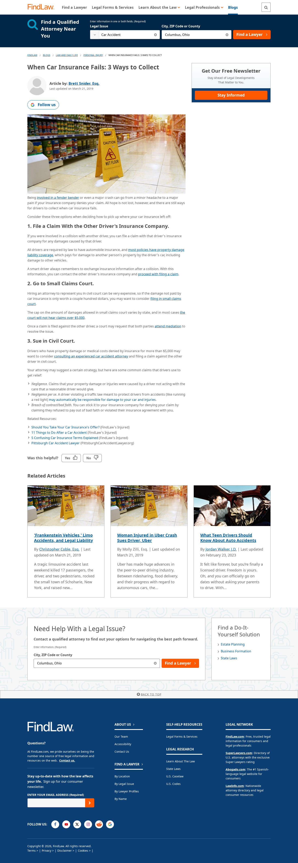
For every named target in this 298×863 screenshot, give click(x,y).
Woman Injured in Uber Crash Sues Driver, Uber (147, 537)
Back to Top (151, 694)
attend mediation (168, 326)
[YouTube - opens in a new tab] (66, 824)
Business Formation (236, 651)
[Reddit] (99, 824)
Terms (31, 850)
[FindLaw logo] (42, 7)
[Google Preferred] (110, 824)
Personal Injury (93, 55)
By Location (122, 776)
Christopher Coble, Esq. (59, 549)
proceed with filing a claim (158, 274)
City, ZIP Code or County (181, 26)
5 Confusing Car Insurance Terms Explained (64, 438)
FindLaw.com (235, 736)
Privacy (46, 850)
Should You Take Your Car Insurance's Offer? (65, 427)
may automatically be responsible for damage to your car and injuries (102, 399)
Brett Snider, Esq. (84, 83)
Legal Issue (99, 26)
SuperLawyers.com (239, 753)
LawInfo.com (235, 786)
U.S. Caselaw (174, 776)
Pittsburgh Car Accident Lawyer (55, 443)
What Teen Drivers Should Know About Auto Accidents (228, 537)
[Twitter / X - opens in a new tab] (77, 824)
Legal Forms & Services (181, 736)
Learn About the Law (180, 761)
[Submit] (89, 802)
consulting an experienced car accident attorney (91, 356)
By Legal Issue (124, 784)
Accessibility (123, 744)
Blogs (46, 55)
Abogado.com (235, 769)
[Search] (266, 7)
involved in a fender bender (58, 197)
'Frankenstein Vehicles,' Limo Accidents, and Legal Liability (63, 537)
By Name (121, 799)
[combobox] (125, 34)
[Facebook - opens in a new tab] (55, 824)
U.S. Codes (173, 784)
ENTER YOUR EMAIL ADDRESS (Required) (55, 795)
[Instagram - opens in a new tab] (88, 824)
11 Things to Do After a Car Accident (59, 432)
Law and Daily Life (67, 55)
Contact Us (122, 751)
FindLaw (32, 55)
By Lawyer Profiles (127, 791)
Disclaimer (64, 850)
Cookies (83, 850)
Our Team (121, 736)
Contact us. (67, 760)
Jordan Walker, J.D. (221, 549)
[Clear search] (155, 34)
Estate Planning (233, 644)
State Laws (229, 658)
